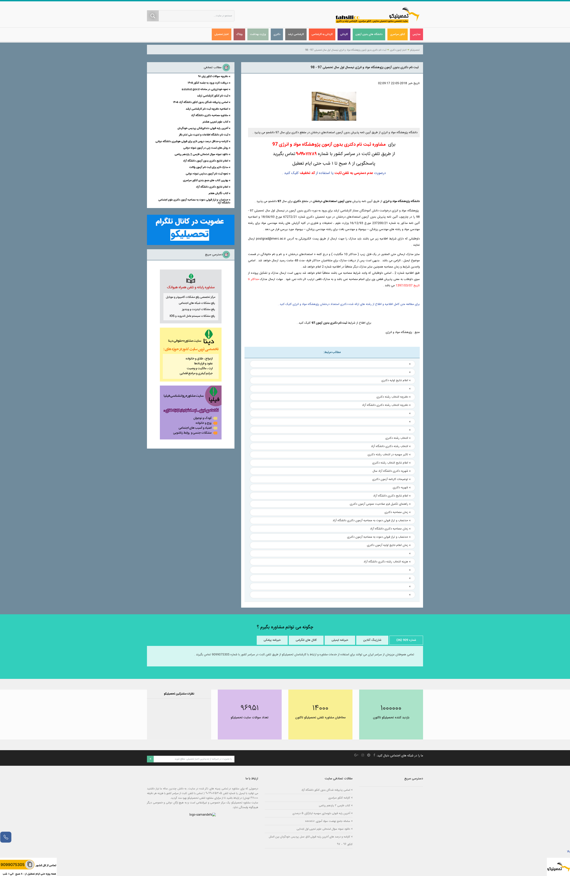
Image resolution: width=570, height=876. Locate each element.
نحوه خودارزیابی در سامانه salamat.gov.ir (205, 89)
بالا (568, 851)
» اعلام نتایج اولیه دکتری (396, 380)
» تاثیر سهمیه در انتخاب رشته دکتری (389, 454)
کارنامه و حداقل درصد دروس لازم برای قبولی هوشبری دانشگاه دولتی (191, 141)
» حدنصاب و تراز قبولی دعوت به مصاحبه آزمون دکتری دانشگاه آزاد (372, 520)
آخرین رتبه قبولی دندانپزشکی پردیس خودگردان (202, 128)
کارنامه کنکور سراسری (339, 797)
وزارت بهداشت (258, 34)
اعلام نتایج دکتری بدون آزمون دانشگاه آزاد (205, 161)
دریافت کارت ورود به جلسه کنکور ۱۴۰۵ (208, 83)
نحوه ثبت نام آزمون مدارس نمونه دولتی (207, 174)
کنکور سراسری (397, 34)
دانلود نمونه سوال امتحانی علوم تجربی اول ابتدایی (323, 829)
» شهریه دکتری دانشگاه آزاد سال (392, 471)
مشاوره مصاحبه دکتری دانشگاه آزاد (209, 115)
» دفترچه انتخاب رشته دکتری (394, 396)
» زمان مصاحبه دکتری (398, 512)
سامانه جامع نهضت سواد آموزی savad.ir (327, 821)
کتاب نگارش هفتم (218, 193)
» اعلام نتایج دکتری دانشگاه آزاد (392, 495)
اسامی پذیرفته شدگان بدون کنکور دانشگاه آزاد (325, 790)
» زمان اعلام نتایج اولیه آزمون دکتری (389, 545)
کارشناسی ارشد (296, 34)
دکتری (276, 34)
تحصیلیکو (414, 50)
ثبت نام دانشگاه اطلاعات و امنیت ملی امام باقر (203, 135)
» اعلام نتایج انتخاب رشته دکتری (391, 462)
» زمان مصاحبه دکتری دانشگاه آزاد (390, 528)
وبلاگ (239, 34)
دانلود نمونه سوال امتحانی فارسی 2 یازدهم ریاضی (201, 154)
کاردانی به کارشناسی (322, 34)
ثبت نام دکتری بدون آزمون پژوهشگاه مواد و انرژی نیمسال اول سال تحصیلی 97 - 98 (345, 50)
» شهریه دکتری (402, 487)
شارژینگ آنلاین (372, 640)
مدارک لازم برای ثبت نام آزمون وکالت (208, 167)
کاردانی (344, 34)
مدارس (416, 34)
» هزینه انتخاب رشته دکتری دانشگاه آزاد (387, 561)
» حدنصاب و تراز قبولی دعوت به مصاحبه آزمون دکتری (379, 537)
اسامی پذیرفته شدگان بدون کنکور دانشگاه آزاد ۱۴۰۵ (200, 102)
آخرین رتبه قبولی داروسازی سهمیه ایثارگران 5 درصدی (321, 813)
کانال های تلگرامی (306, 640)
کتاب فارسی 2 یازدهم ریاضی (334, 805)
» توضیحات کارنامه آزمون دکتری (391, 479)
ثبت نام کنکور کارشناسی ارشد (212, 96)
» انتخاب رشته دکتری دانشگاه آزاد (391, 446)
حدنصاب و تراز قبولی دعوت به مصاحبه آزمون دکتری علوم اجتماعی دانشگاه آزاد (194, 201)
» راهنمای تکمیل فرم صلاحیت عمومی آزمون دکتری (380, 504)
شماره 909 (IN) (406, 640)
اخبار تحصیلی (221, 34)
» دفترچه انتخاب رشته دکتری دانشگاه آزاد (386, 405)
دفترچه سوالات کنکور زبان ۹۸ (213, 76)
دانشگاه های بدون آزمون (369, 34)
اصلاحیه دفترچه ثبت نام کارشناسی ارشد (207, 109)
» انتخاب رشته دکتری (398, 438)
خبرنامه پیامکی (272, 640)
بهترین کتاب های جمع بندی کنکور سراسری (205, 180)
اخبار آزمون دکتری (398, 50)
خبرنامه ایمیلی (340, 640)
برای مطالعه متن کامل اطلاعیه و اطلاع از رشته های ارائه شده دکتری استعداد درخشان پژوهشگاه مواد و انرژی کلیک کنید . (349, 304)
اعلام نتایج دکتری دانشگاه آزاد (212, 187)
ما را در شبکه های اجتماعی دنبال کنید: (399, 755)
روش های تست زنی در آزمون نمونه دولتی (205, 148)
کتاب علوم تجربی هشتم (215, 122)
